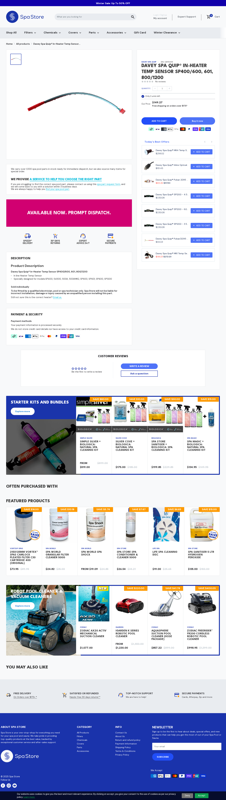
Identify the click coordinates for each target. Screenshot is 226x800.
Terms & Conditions (125, 751)
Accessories (115, 32)
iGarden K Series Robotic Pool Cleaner (127, 633)
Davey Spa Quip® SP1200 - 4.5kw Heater (172, 194)
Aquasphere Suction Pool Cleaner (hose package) (161, 635)
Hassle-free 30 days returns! (85, 697)
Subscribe (163, 756)
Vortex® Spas (16, 548)
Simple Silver (86, 438)
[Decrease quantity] (155, 88)
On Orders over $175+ (25, 697)
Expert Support (187, 16)
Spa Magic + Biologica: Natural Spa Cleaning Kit (196, 445)
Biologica (156, 438)
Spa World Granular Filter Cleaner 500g (57, 555)
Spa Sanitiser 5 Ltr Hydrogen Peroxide (201, 555)
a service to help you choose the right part (66, 179)
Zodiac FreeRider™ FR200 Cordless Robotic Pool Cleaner (200, 635)
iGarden (119, 627)
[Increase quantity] (169, 88)
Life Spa (156, 548)
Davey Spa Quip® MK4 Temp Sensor (172, 150)
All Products (83, 732)
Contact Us (121, 732)
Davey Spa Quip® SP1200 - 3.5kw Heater (172, 224)
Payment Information (126, 743)
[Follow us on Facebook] (3, 785)
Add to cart (159, 121)
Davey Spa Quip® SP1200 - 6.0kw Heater (172, 209)
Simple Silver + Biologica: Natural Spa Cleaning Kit (90, 445)
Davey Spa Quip (148, 62)
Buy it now (197, 121)
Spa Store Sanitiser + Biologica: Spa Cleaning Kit (161, 445)
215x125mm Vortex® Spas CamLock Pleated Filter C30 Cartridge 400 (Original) (24, 558)
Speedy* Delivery (28, 241)
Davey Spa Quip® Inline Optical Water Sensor (172, 165)
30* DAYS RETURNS (55, 241)
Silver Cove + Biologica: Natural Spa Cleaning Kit (125, 445)
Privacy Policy (122, 754)
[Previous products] (205, 142)
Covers (73, 32)
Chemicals (50, 32)
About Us (120, 736)
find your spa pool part (57, 189)
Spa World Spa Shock (91, 553)
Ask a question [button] (139, 373)
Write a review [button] (139, 366)
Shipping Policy (123, 747)
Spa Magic (192, 438)
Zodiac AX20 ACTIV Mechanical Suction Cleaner (93, 633)
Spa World (51, 548)
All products (23, 44)
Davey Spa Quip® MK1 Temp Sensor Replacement (172, 253)
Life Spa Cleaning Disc (165, 553)
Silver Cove (121, 438)
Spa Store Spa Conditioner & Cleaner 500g (127, 555)
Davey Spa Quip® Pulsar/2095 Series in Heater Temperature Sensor (172, 238)
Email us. (57, 297)
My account (160, 18)
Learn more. (29, 797)
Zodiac (83, 627)
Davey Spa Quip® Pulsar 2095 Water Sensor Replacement (172, 179)
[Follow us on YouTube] (14, 785)
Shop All (11, 32)
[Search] (133, 17)
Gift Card (140, 32)
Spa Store (121, 548)
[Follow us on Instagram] (9, 785)
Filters (28, 32)
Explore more (22, 411)
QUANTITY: (146, 88)
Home (9, 44)
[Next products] (211, 142)
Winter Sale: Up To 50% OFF (113, 3)
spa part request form (108, 184)
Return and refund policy (127, 740)
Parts (92, 32)
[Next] (219, 435)
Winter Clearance (165, 32)
